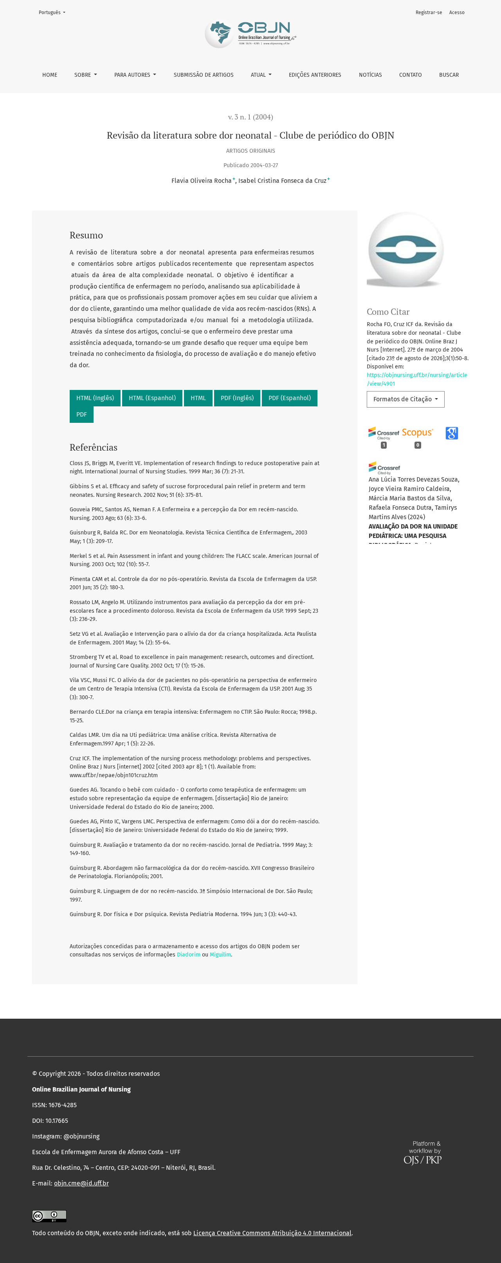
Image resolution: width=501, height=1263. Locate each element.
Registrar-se (429, 12)
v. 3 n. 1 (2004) (250, 116)
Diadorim (188, 954)
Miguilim (220, 954)
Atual (259, 75)
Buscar (449, 75)
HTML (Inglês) (95, 398)
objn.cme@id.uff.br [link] (81, 1183)
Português (54, 12)
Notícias (370, 75)
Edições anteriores (315, 75)
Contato (410, 75)
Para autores (133, 75)
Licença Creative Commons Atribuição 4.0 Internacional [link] (272, 1233)
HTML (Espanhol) (152, 398)
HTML (198, 398)
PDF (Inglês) (237, 398)
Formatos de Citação (403, 399)
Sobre (83, 75)
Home (49, 75)
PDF (81, 414)
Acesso (457, 12)
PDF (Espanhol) (290, 398)
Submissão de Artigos (204, 75)
